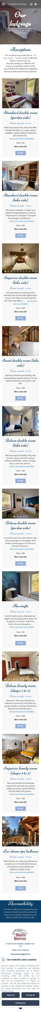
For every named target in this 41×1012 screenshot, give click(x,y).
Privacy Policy (7, 991)
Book (20, 153)
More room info (20, 146)
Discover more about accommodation (22, 138)
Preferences (21, 1003)
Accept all (30, 995)
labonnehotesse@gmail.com (20, 954)
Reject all (10, 995)
